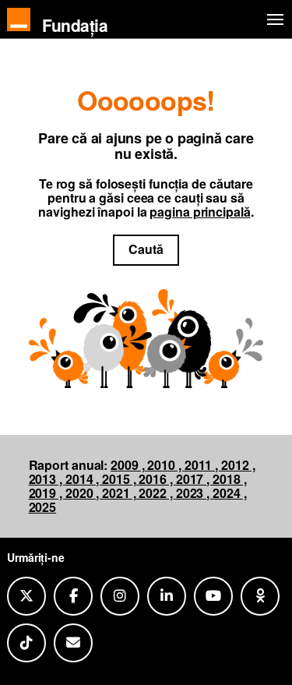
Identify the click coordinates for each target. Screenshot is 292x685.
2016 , (157, 479)
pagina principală (200, 212)
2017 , (194, 479)
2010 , (165, 465)
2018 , (229, 479)
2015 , (120, 479)
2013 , (47, 479)
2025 (43, 507)
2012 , (238, 465)
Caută (146, 249)
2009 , (129, 465)
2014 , (83, 479)
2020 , (83, 493)
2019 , (47, 493)
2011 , (203, 465)
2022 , (157, 493)
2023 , (194, 493)
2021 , (120, 493)
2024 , (229, 493)
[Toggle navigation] (272, 20)
